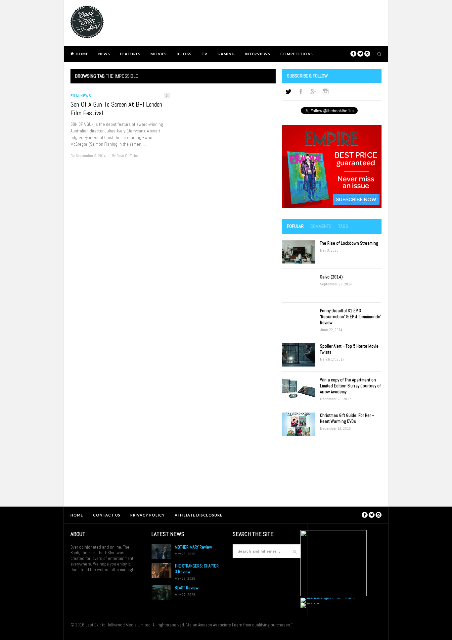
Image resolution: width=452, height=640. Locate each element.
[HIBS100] (310, 603)
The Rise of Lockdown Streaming (349, 243)
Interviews (257, 54)
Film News (80, 95)
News (104, 54)
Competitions (296, 54)
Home (82, 54)
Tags (343, 226)
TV (204, 54)
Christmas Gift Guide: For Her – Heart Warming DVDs (347, 418)
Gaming (226, 54)
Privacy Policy (147, 515)
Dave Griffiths (127, 155)
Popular (295, 226)
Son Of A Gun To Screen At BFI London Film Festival (116, 108)
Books (184, 54)
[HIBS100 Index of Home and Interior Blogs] (327, 597)
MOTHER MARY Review (193, 547)
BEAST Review (187, 588)
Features (130, 54)
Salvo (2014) (331, 277)
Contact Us (106, 515)
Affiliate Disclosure (198, 515)
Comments (321, 226)
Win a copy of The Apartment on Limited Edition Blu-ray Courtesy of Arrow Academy (350, 386)
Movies (159, 54)
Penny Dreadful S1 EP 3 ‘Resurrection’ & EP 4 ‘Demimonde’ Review (350, 316)
